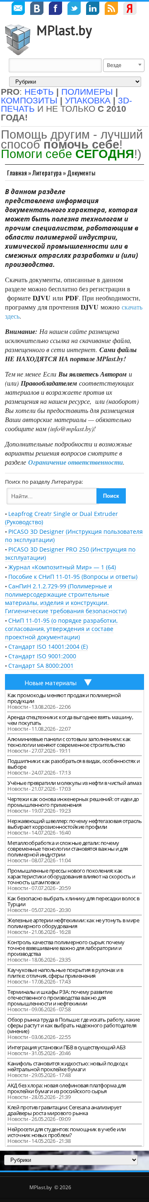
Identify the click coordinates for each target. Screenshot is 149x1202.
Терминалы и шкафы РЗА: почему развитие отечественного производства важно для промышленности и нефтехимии (59, 997)
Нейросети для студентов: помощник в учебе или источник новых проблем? (66, 1132)
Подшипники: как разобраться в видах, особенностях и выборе (73, 763)
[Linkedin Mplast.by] (92, 9)
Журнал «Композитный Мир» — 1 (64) (62, 567)
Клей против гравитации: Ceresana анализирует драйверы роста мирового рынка (64, 1110)
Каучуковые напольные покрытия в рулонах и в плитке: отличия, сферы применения (65, 972)
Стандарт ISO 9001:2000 (42, 656)
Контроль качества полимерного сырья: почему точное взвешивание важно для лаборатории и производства (66, 947)
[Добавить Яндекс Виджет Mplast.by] (130, 9)
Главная (17, 172)
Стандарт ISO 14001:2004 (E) (48, 646)
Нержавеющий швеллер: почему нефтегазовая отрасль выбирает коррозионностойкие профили (74, 823)
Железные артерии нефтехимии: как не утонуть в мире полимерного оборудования (73, 923)
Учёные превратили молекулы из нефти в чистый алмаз (74, 783)
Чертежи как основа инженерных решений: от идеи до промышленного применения (73, 802)
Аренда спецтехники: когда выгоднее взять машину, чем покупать (70, 720)
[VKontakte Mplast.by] (36, 9)
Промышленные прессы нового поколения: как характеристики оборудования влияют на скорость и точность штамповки (71, 876)
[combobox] (123, 65)
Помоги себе (67, 154)
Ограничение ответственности (75, 462)
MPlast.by (64, 30)
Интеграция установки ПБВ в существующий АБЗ (66, 1047)
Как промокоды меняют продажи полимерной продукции (64, 698)
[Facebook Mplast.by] (55, 9)
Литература (47, 172)
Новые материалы (50, 683)
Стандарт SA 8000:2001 (41, 665)
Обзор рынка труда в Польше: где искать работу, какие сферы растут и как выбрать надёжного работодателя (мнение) (73, 1025)
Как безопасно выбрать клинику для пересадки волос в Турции (73, 901)
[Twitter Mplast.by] (74, 9)
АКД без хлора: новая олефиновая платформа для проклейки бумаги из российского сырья (66, 1088)
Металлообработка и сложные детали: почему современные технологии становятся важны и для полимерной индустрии (67, 848)
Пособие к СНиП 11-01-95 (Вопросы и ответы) (72, 577)
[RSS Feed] (111, 9)
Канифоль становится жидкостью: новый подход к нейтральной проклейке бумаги (67, 1066)
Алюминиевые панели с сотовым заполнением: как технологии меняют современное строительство (69, 742)
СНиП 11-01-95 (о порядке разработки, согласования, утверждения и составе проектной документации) (61, 629)
